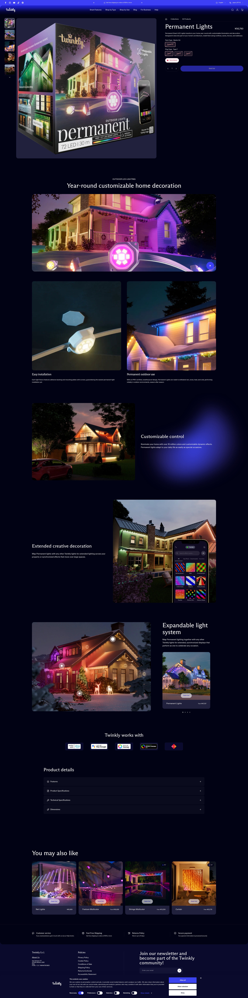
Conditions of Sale (85, 964)
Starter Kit (170, 44)
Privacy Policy (83, 957)
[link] (76, 325)
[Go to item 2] (10, 46)
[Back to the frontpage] (166, 19)
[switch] (100, 993)
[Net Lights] (54, 883)
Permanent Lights (174, 704)
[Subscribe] (179, 971)
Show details (145, 993)
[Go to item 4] (10, 69)
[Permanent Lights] (113, 639)
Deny (182, 993)
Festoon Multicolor (90, 909)
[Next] (142, 2)
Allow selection (183, 986)
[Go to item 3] (10, 58)
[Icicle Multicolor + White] (62, 666)
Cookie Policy (83, 961)
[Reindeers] (109, 689)
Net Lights (40, 909)
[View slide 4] (190, 712)
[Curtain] (194, 883)
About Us (36, 957)
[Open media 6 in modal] (86, 88)
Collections (175, 19)
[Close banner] (201, 978)
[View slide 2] (185, 712)
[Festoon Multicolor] (101, 883)
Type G (179, 53)
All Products (186, 19)
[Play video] (124, 233)
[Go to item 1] (10, 35)
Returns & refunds (85, 971)
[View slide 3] (187, 712)
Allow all (183, 980)
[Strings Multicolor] (147, 883)
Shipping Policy (84, 968)
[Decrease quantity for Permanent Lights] (167, 68)
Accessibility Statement (87, 974)
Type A (188, 53)
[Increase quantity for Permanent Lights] (176, 68)
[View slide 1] (183, 712)
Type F (169, 53)
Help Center (134, 2)
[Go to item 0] (10, 23)
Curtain (179, 909)
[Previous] (94, 2)
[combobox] (221, 2)
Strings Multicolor (137, 909)
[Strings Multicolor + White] (80, 693)
